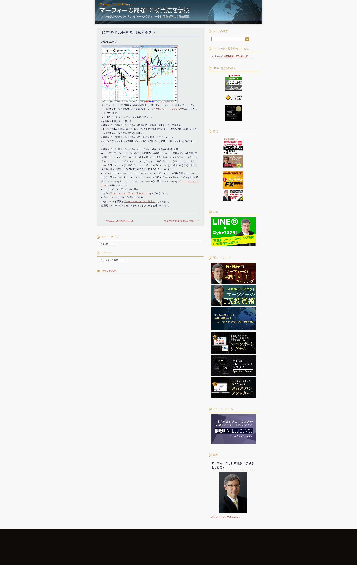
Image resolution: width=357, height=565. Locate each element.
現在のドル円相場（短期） (120, 221)
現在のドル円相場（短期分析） (179, 221)
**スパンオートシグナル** (169, 109)
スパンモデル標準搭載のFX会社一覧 (229, 56)
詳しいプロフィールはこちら (225, 517)
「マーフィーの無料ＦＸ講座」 (139, 201)
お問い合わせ (108, 270)
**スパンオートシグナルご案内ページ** (129, 193)
